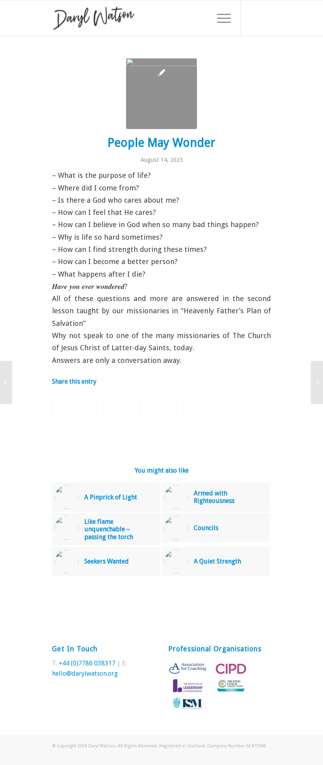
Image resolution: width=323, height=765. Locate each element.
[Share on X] (118, 405)
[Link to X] (253, 18)
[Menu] (220, 18)
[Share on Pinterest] (162, 405)
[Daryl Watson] (94, 18)
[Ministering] (6, 382)
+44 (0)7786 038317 (87, 663)
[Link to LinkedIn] (265, 18)
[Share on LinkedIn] (205, 405)
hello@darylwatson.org (85, 673)
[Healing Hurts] (317, 382)
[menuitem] (220, 18)
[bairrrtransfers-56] (161, 93)
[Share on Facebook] (74, 405)
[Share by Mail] (249, 405)
